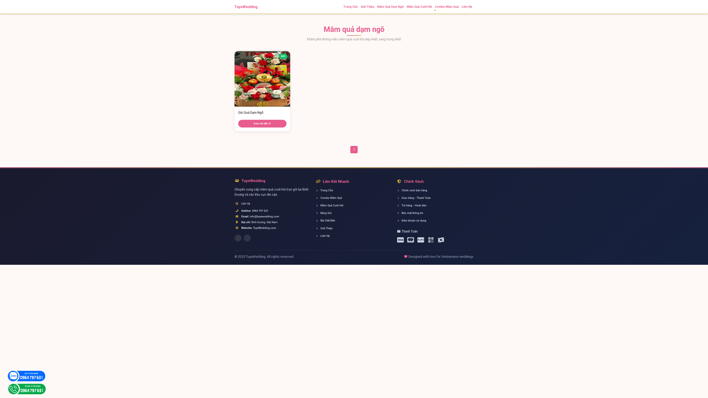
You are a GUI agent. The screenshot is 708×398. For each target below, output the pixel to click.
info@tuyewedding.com (264, 216)
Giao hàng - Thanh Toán (416, 198)
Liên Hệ (467, 6)
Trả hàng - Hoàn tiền (413, 205)
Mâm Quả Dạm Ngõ (390, 6)
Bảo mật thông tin (412, 213)
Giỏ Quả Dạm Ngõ (250, 112)
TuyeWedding (246, 7)
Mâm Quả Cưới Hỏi (419, 6)
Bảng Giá (326, 213)
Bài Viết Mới (327, 220)
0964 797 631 (260, 210)
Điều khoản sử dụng (413, 220)
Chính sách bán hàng (414, 190)
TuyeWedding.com (264, 228)
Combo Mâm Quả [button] (447, 6)
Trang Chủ (350, 6)
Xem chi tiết (261, 123)
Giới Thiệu (367, 6)
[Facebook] (238, 238)
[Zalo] (247, 238)
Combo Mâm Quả (331, 198)
